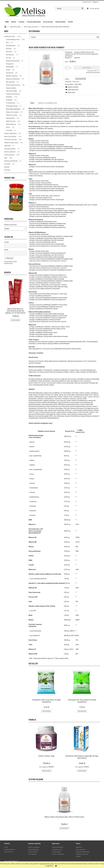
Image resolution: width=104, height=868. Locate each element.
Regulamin (79, 847)
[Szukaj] (82, 8)
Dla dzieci (9, 48)
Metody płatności (33, 849)
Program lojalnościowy (83, 852)
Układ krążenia (10, 118)
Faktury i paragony (34, 847)
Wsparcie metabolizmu (13, 79)
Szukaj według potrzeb (13, 39)
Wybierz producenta (10, 224)
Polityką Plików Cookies (47, 864)
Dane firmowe (8, 852)
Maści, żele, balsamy (10, 136)
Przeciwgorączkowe (12, 106)
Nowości (6, 167)
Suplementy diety (9, 36)
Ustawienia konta (57, 849)
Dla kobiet (9, 51)
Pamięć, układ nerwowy (13, 85)
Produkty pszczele (9, 149)
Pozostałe (9, 130)
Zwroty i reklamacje (58, 854)
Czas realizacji (32, 854)
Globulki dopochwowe (13, 61)
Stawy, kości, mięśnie (12, 112)
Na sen (8, 70)
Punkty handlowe (9, 849)
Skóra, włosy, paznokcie (13, 109)
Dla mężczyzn (10, 55)
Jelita (7, 42)
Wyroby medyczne (10, 152)
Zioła (5, 158)
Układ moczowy (11, 121)
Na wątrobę (9, 73)
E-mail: (6, 242)
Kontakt (78, 856)
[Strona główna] (25, 11)
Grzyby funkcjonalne (10, 133)
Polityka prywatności (82, 854)
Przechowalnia (56, 852)
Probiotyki (9, 100)
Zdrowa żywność (9, 155)
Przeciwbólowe (10, 103)
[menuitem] (7, 21)
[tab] (32, 103)
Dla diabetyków (10, 45)
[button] (71, 87)
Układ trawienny (11, 124)
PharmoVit (75, 82)
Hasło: (6, 250)
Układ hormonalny (11, 115)
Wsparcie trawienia (11, 76)
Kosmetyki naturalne (10, 139)
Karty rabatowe (80, 849)
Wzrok (8, 127)
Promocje (7, 170)
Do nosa (8, 58)
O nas (6, 847)
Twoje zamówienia (57, 847)
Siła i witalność (10, 82)
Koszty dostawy (33, 852)
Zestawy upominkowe (11, 161)
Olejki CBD (7, 145)
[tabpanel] (64, 383)
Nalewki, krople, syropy (11, 142)
